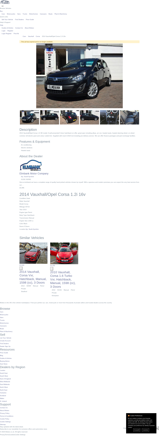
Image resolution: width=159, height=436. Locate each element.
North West (4, 387)
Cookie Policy (4, 419)
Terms (7, 434)
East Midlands (5, 384)
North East (3, 390)
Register (10, 31)
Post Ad (16, 33)
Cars (3, 14)
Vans (19, 14)
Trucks (25, 14)
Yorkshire (3, 393)
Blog (1, 355)
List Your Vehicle (5, 338)
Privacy (2, 434)
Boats (50, 14)
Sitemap (3, 424)
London (2, 370)
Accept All (136, 430)
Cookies (12, 434)
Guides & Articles (7, 28)
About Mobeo (29, 28)
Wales (2, 398)
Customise (145, 430)
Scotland (3, 395)
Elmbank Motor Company (33, 173)
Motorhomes (33, 14)
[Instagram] (3, 305)
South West (4, 376)
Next (142, 76)
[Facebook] (1, 305)
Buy (1, 11)
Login (3, 31)
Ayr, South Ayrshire (27, 176)
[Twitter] (2, 305)
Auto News (3, 364)
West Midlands (5, 381)
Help (2, 25)
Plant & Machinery (60, 14)
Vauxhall (31, 36)
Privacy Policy (4, 413)
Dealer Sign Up (5, 346)
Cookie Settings (5, 422)
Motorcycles (11, 14)
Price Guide (29, 19)
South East (3, 373)
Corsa (38, 36)
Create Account (5, 341)
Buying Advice (5, 361)
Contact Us (19, 28)
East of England (5, 379)
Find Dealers (19, 19)
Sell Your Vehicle (7, 19)
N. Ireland (3, 401)
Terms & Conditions (6, 416)
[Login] (1, 5)
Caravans (43, 14)
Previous (16, 76)
